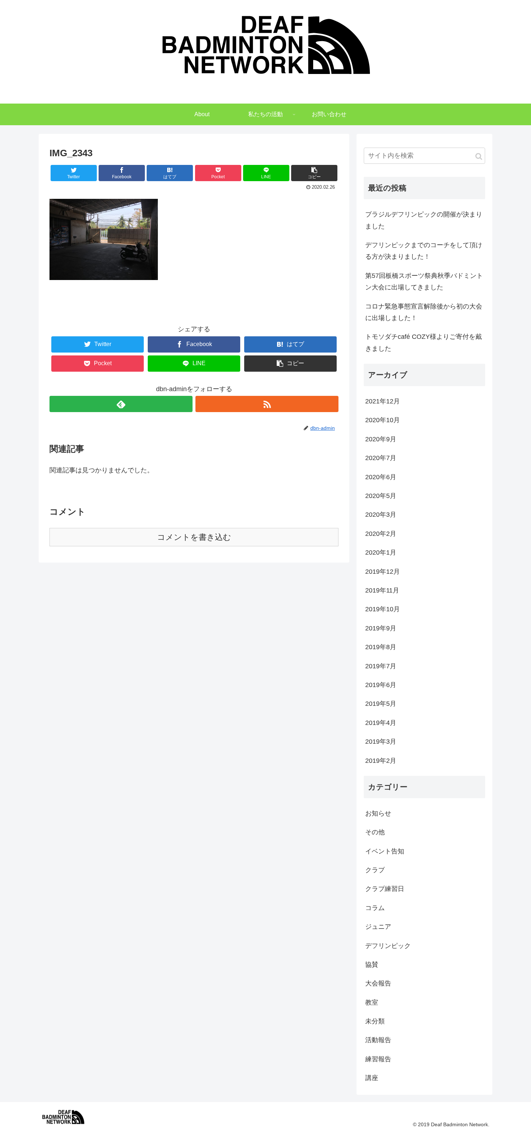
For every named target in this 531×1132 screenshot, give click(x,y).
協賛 (371, 964)
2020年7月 (380, 458)
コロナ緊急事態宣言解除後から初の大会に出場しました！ (423, 312)
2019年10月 (382, 609)
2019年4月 (380, 722)
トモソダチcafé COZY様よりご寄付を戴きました (423, 342)
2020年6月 (380, 477)
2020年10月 (382, 420)
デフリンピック (388, 945)
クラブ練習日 (384, 888)
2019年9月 (380, 628)
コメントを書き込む (194, 537)
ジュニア (378, 926)
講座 (371, 1077)
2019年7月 (380, 666)
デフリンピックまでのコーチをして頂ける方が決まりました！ (423, 250)
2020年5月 (380, 495)
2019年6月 (380, 685)
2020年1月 (380, 552)
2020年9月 (380, 439)
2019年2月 (380, 760)
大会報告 (378, 983)
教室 (371, 1002)
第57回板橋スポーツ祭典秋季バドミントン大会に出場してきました (424, 281)
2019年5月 (380, 703)
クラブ (375, 870)
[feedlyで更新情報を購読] (121, 404)
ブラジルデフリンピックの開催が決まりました (423, 220)
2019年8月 (380, 647)
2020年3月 (380, 514)
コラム (375, 908)
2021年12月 (382, 401)
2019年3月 (380, 741)
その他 (375, 832)
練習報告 (378, 1059)
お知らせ (378, 813)
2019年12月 (382, 571)
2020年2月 (380, 533)
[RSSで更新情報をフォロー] (266, 404)
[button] (478, 156)
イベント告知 (384, 851)
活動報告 (378, 1040)
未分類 (375, 1021)
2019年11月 (382, 590)
